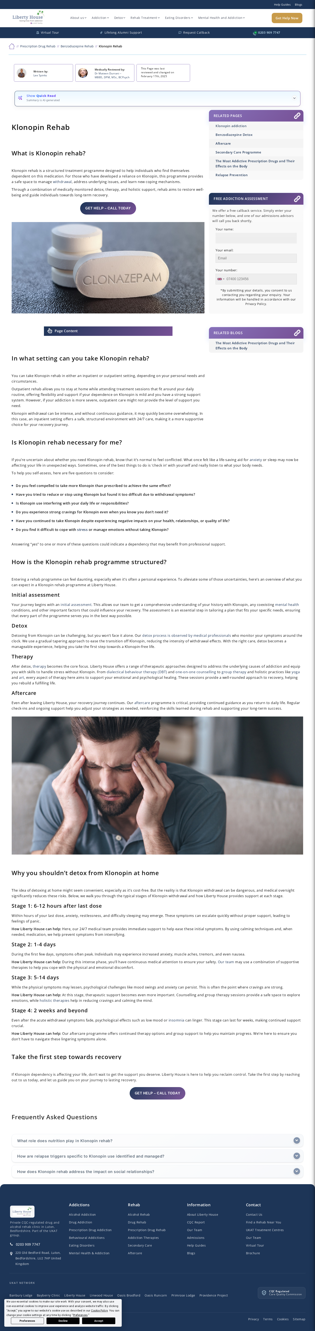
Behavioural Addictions (87, 1238)
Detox (118, 18)
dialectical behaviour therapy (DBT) (137, 672)
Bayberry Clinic (48, 1295)
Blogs (298, 4)
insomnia (176, 1020)
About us (77, 18)
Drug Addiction (80, 1222)
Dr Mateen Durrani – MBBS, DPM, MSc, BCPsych (112, 75)
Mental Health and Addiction (220, 18)
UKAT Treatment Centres (265, 1230)
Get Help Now (287, 18)
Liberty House (75, 1295)
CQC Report (196, 1222)
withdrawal (62, 181)
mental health (287, 604)
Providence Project (214, 1295)
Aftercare (135, 1253)
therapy (39, 666)
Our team (226, 962)
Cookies (283, 1319)
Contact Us (254, 1214)
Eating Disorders (177, 18)
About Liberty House (202, 1214)
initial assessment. (76, 604)
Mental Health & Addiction (89, 1253)
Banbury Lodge (21, 1295)
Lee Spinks (40, 75)
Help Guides (282, 4)
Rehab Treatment (143, 18)
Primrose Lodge (183, 1295)
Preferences (27, 1320)
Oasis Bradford (128, 1295)
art (21, 677)
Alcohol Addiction (82, 1214)
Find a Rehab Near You (263, 1222)
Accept (98, 1320)
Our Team (194, 1230)
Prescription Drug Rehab (147, 1230)
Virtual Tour (255, 1245)
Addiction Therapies (143, 1238)
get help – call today (108, 208)
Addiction (99, 18)
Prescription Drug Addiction (90, 1230)
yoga (296, 672)
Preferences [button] (80, 1315)
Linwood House (101, 1295)
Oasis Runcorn (156, 1295)
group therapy (234, 672)
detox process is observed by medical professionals (186, 635)
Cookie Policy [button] (99, 1310)
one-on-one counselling (196, 672)
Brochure (253, 1253)
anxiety (256, 459)
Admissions (196, 1238)
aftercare (142, 702)
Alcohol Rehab (139, 1214)
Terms (268, 1319)
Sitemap (299, 1319)
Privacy (253, 1319)
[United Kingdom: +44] (221, 279)
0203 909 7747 (28, 1244)
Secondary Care (140, 1245)
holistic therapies (54, 1000)
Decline (63, 1320)
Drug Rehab (137, 1222)
